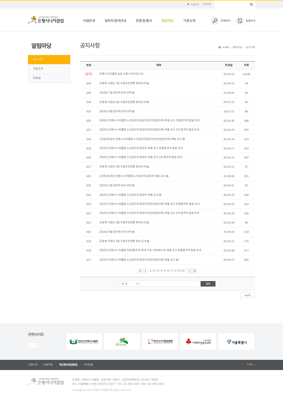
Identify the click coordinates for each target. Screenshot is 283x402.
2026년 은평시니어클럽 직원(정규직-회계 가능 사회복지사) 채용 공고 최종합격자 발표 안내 (150, 250)
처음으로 (195, 4)
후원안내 (225, 20)
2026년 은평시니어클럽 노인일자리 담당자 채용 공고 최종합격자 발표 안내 (141, 148)
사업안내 (89, 21)
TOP (250, 364)
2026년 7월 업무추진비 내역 (115, 92)
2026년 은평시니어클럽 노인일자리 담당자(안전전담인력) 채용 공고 (137, 259)
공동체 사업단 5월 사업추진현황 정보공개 (122, 166)
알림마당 (168, 21)
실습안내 (250, 20)
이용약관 (48, 364)
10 (182, 270)
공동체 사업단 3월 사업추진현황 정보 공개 (122, 241)
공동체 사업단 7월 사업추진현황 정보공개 (122, 83)
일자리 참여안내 (115, 21)
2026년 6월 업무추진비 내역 (115, 111)
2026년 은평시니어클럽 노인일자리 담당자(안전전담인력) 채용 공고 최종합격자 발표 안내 (149, 120)
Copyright (77, 390)
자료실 (37, 78)
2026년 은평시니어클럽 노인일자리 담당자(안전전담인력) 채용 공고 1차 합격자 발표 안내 (149, 129)
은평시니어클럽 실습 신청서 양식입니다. (121, 73)
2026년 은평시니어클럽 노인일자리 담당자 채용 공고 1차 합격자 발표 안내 (140, 157)
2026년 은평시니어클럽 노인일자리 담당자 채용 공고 (128, 195)
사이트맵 (207, 4)
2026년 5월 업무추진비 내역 (115, 185)
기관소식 (38, 68)
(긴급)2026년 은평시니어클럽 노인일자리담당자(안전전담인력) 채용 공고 (140, 139)
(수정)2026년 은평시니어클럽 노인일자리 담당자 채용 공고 (132, 176)
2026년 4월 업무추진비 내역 (115, 232)
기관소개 (189, 21)
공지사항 (38, 59)
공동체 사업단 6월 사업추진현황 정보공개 (122, 102)
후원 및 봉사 (144, 21)
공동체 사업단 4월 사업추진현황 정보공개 (122, 222)
